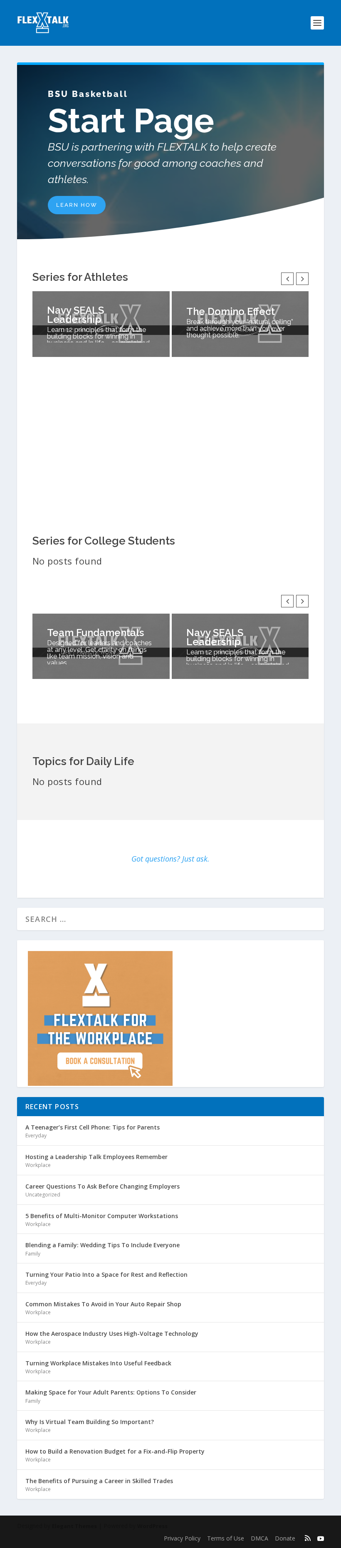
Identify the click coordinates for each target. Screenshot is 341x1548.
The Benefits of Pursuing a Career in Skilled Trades (99, 1481)
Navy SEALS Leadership (75, 314)
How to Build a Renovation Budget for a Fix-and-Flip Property (115, 1451)
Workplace (38, 1165)
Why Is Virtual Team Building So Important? (89, 1422)
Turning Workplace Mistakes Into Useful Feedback (98, 1363)
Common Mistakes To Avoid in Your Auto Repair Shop (103, 1304)
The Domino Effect (230, 311)
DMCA (259, 1538)
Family (32, 1253)
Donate (285, 1538)
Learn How (76, 205)
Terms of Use (225, 1538)
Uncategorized (42, 1194)
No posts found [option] (67, 561)
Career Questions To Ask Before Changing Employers (102, 1186)
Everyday (36, 1135)
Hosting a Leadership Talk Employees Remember (96, 1157)
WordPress (152, 1526)
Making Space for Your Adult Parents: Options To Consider (110, 1392)
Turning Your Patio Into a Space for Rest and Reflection (106, 1274)
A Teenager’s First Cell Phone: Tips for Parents (92, 1127)
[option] (101, 324)
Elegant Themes (74, 1526)
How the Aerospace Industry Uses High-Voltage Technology (111, 1333)
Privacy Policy (182, 1538)
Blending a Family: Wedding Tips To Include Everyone (102, 1245)
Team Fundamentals (95, 633)
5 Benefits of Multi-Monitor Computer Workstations (101, 1216)
